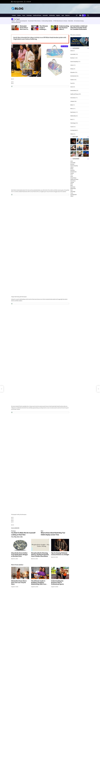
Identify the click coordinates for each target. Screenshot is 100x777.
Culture (71, 65)
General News (73, 90)
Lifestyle (14, 15)
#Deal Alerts (70, 20)
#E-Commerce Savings (79, 20)
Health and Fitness (37, 15)
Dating (71, 68)
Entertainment (73, 76)
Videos (71, 134)
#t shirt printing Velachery (47, 20)
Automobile (45, 15)
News (71, 108)
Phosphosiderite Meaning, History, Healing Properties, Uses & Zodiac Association (40, 554)
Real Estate (72, 112)
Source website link (15, 527)
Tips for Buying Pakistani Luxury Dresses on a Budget (60, 553)
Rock (71, 119)
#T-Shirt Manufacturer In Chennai (60, 20)
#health (13, 20)
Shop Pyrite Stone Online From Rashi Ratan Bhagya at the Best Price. (19, 554)
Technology (29, 15)
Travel (23, 15)
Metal (71, 105)
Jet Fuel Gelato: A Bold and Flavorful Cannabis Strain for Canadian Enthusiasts (78, 27)
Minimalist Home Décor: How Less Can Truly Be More (24, 28)
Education (72, 72)
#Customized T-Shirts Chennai (34, 20)
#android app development (21, 20)
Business (72, 57)
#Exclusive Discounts (16, 22)
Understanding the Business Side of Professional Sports (57, 582)
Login (62, 15)
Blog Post (67, 15)
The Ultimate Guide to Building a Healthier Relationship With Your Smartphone (38, 583)
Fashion (19, 15)
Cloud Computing (74, 61)
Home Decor (73, 97)
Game (71, 86)
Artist (71, 50)
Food (71, 83)
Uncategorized (73, 130)
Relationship (52, 15)
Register (58, 15)
